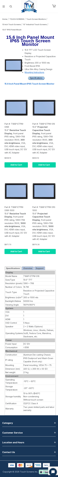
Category (7, 423)
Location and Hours (13, 442)
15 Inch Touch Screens (11, 24)
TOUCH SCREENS (16, 19)
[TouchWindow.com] (29, 6)
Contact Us (8, 452)
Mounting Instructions (34, 72)
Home (4, 19)
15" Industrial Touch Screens (35, 24)
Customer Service (12, 432)
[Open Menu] (3, 6)
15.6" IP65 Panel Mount (11, 30)
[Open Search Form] (11, 6)
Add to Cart (16, 165)
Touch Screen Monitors (36, 19)
